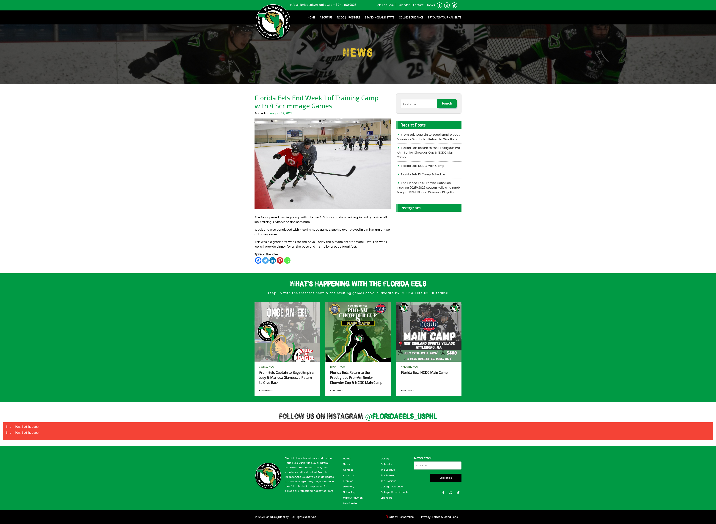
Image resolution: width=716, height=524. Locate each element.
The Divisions (388, 481)
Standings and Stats (380, 17)
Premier (348, 481)
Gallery (385, 458)
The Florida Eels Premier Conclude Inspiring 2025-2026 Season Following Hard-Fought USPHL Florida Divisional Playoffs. (429, 187)
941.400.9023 (347, 5)
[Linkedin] (272, 260)
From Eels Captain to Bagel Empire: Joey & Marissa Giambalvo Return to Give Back (428, 136)
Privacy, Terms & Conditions (439, 517)
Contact (418, 5)
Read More (266, 390)
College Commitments (394, 492)
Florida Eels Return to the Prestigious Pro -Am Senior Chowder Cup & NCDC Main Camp (428, 152)
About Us (326, 17)
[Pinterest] (280, 260)
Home (311, 17)
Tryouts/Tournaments (444, 17)
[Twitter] (265, 260)
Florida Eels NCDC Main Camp (422, 166)
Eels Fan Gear (385, 5)
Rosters (354, 17)
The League (388, 470)
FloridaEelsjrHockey (276, 517)
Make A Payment (353, 498)
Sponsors (386, 498)
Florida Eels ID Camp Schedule (423, 174)
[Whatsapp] (287, 260)
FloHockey (349, 492)
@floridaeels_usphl (401, 417)
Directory (348, 486)
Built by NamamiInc (401, 517)
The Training (388, 475)
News (431, 5)
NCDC (340, 17)
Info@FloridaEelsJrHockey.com (312, 5)
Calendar (404, 5)
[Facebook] (258, 260)
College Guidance (411, 17)
